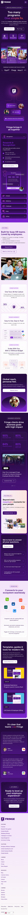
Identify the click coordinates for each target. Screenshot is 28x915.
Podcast (3, 879)
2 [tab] (13, 486)
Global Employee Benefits (7, 851)
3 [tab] (14, 486)
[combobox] (8, 913)
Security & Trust (4, 908)
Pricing (2, 864)
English (9, 912)
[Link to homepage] (8, 819)
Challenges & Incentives (6, 835)
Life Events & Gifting (5, 840)
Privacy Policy (3, 906)
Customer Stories (5, 875)
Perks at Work (4, 899)
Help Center (3, 881)
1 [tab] (12, 486)
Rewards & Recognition (6, 829)
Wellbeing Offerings (5, 833)
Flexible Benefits (4, 853)
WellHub (3, 894)
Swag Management (5, 837)
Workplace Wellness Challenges (8, 846)
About (2, 859)
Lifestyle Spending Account (7, 848)
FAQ (2, 883)
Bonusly (3, 890)
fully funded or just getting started (16, 353)
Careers (2, 861)
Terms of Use (17, 906)
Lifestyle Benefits (4, 831)
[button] (25, 2)
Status (22, 906)
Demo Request (4, 866)
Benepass (3, 897)
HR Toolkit (3, 877)
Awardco (3, 892)
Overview (3, 826)
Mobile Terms (10, 906)
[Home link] (6, 2)
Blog (2, 872)
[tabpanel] (13, 468)
